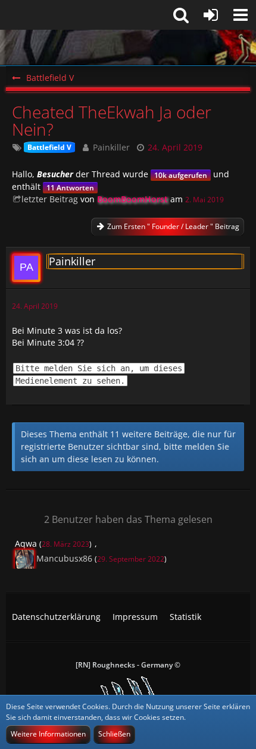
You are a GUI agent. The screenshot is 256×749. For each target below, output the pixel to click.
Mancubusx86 (64, 558)
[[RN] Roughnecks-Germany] (128, 47)
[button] (240, 15)
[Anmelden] (211, 15)
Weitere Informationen (48, 734)
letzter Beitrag (49, 199)
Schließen (114, 734)
